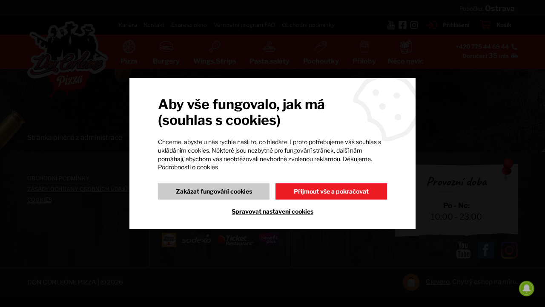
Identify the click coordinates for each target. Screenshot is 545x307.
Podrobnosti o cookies (188, 167)
